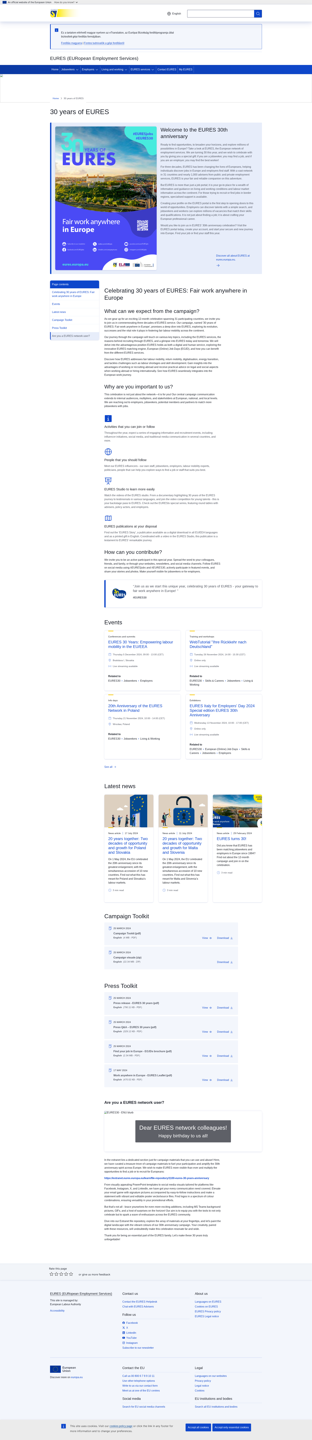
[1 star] (51, 1274)
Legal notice (202, 1385)
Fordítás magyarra (71, 43)
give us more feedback (96, 1274)
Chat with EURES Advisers (138, 1306)
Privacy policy (203, 1380)
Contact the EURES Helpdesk (139, 1301)
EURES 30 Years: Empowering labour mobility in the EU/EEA (140, 644)
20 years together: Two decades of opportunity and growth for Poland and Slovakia (128, 845)
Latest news (59, 312)
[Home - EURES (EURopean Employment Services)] (66, 13)
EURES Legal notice (207, 1316)
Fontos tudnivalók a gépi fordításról (104, 43)
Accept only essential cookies (232, 1427)
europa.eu (77, 1377)
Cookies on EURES (206, 1306)
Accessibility (57, 1310)
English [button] (176, 13)
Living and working (112, 69)
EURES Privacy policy (208, 1311)
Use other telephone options (138, 1380)
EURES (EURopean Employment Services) (81, 1293)
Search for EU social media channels (143, 1406)
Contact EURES (166, 69)
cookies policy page (121, 1426)
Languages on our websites (211, 1376)
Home (55, 69)
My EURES (185, 69)
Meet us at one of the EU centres (141, 1390)
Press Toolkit (59, 328)
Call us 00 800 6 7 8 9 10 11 (138, 1376)
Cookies (199, 1390)
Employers (88, 69)
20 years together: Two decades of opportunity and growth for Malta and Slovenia (182, 845)
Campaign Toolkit (62, 320)
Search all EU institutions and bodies (216, 1406)
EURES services (140, 69)
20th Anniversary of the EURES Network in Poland (135, 708)
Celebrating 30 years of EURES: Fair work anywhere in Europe (73, 294)
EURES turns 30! (231, 838)
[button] (207, 938)
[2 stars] (54, 1274)
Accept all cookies (198, 1427)
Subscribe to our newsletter (138, 1347)
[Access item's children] (77, 69)
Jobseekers (68, 69)
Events (56, 304)
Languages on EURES (208, 1301)
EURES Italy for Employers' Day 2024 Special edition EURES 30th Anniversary (222, 710)
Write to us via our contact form (140, 1385)
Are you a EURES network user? (71, 336)
